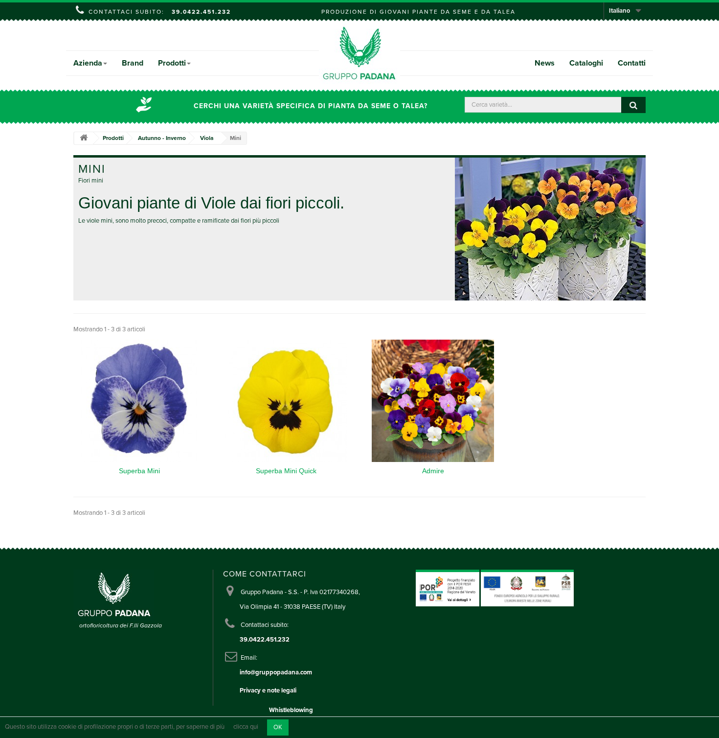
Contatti (632, 63)
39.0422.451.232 (201, 11)
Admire (433, 471)
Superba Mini (139, 471)
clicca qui (245, 727)
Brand (132, 63)
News (545, 63)
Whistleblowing (291, 710)
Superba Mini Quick (286, 471)
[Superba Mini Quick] (286, 401)
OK (277, 727)
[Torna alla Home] (83, 138)
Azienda (87, 63)
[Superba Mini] (139, 401)
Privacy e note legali (268, 690)
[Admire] (433, 401)
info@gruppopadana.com (276, 672)
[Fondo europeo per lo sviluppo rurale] (527, 588)
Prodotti (172, 63)
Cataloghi (586, 63)
